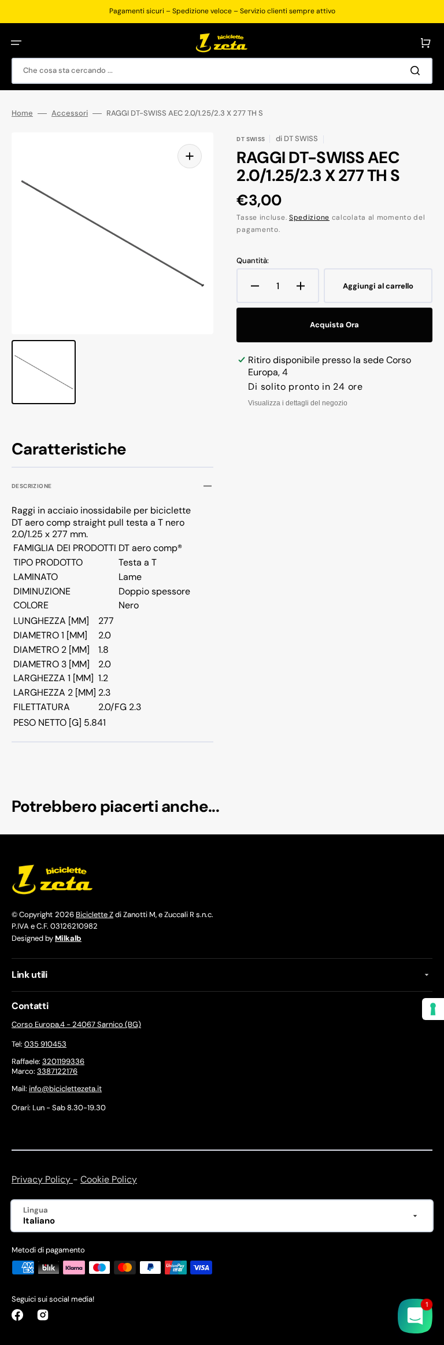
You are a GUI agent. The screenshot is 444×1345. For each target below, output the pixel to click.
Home (22, 113)
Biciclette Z (94, 914)
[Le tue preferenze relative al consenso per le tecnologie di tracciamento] (433, 1009)
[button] (16, 43)
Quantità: (252, 260)
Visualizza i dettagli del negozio (297, 403)
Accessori (69, 113)
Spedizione (309, 217)
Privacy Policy (42, 1179)
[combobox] (222, 71)
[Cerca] (417, 70)
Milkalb (68, 938)
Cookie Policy (108, 1179)
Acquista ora (334, 325)
